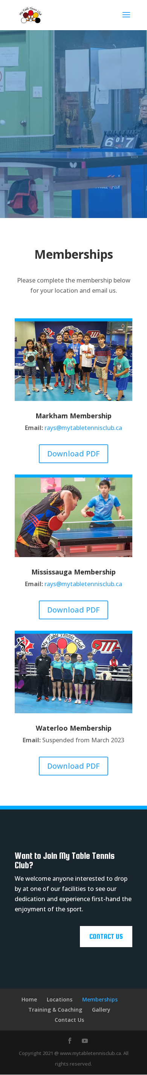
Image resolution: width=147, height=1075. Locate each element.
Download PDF (73, 453)
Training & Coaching (55, 1009)
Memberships (100, 999)
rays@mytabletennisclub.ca (83, 428)
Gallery (101, 1009)
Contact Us (106, 936)
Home (29, 999)
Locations (59, 999)
